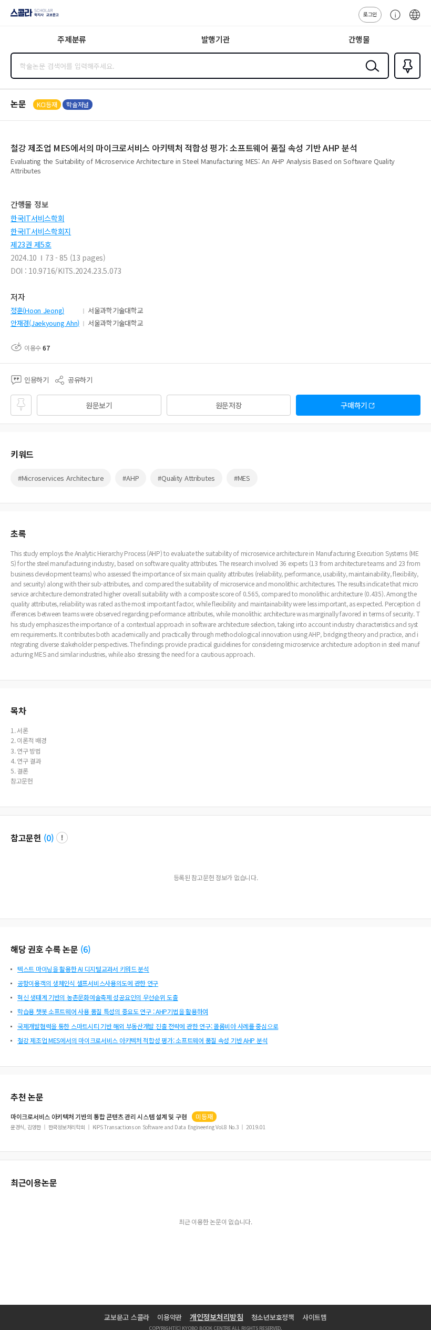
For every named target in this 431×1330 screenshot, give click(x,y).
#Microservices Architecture (61, 478)
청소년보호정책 (272, 1317)
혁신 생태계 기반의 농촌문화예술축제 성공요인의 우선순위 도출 (97, 997)
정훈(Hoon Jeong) (37, 310)
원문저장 (229, 405)
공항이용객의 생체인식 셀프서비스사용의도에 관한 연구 (87, 982)
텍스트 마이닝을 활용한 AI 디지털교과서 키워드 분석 (83, 968)
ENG (414, 19)
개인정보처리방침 (216, 1317)
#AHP (130, 478)
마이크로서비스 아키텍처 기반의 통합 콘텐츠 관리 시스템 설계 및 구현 (99, 1116)
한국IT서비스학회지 (41, 231)
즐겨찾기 (405, 78)
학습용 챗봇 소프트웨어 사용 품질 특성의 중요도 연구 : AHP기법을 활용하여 (112, 1011)
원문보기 (99, 405)
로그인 (370, 14)
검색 (370, 74)
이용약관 (169, 1317)
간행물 (359, 39)
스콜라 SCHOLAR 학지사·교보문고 (33, 16)
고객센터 (392, 19)
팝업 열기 (62, 837)
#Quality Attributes (186, 478)
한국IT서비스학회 (37, 218)
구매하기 (354, 405)
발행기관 (215, 39)
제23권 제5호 (31, 244)
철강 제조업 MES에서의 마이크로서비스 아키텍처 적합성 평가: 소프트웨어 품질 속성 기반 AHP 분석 (142, 1040)
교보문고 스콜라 (126, 1317)
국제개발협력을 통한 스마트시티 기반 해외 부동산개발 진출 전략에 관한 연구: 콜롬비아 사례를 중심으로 (147, 1026)
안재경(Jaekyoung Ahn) (45, 323)
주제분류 (71, 39)
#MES (242, 478)
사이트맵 (314, 1317)
